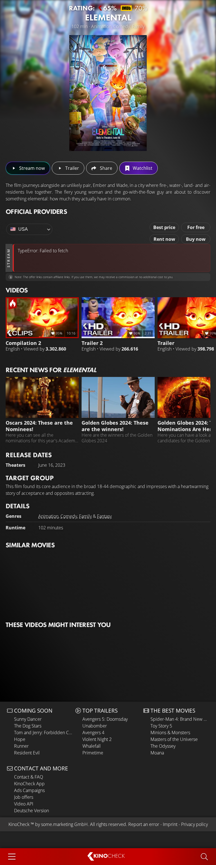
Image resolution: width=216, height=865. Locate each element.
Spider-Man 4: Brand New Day (179, 719)
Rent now (164, 239)
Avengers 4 (93, 732)
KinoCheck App (29, 783)
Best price (164, 227)
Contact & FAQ (28, 777)
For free (195, 227)
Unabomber (94, 726)
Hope (19, 739)
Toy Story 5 (161, 726)
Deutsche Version (31, 810)
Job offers (23, 797)
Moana (157, 753)
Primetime (92, 753)
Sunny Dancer (28, 719)
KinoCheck (19, 824)
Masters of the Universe (174, 739)
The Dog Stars (27, 726)
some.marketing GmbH (64, 824)
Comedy (68, 516)
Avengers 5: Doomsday (105, 719)
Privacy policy (194, 824)
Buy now (196, 239)
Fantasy (104, 516)
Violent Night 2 (97, 739)
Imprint (170, 824)
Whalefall (91, 746)
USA (23, 229)
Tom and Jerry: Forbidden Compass (43, 732)
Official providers (36, 211)
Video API (23, 804)
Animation (48, 516)
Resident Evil (27, 753)
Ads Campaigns (29, 790)
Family (85, 516)
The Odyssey (163, 746)
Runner (21, 746)
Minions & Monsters (170, 732)
